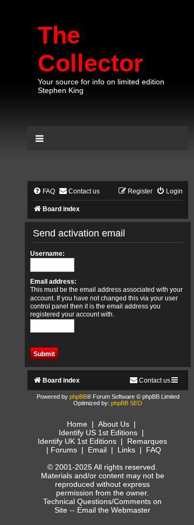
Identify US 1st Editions (98, 432)
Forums (64, 449)
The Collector (90, 49)
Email (97, 449)
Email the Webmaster (113, 510)
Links (126, 449)
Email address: (53, 281)
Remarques (147, 441)
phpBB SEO (126, 403)
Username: (47, 253)
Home (77, 424)
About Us (113, 424)
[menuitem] (44, 191)
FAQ (153, 449)
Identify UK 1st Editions (77, 441)
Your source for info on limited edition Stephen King (101, 86)
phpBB (78, 396)
